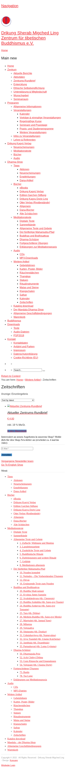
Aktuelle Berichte (23, 73)
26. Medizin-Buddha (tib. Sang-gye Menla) (41, 617)
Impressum (19, 350)
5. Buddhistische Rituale (31, 554)
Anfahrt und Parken (24, 346)
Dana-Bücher (27, 210)
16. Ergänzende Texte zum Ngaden (37, 583)
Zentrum (11, 69)
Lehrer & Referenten (25, 139)
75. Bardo (24, 672)
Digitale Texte (27, 221)
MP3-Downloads (29, 258)
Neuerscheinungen (24, 147)
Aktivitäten (19, 77)
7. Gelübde (25, 561)
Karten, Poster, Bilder (31, 269)
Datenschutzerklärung (25, 354)
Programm (13, 103)
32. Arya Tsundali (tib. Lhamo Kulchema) (40, 639)
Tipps (16, 165)
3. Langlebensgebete (30, 546)
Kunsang (14, 760)
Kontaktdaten (21, 343)
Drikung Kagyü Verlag (19, 143)
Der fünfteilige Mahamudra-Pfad (37, 232)
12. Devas (24, 580)
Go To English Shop (12, 465)
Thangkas (25, 276)
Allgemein (25, 206)
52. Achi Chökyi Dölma (31, 657)
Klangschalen (27, 291)
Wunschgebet (21, 95)
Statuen (24, 280)
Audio (17, 158)
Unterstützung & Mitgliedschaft (30, 91)
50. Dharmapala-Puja (30, 653)
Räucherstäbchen (29, 272)
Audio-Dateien (21, 331)
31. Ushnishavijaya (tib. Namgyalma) (38, 635)
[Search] (44, 370)
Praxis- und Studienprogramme (37, 128)
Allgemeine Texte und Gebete (36, 228)
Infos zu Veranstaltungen (27, 136)
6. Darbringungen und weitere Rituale (38, 557)
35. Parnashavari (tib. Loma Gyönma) (38, 646)
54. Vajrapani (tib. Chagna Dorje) (36, 665)
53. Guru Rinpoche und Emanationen (38, 661)
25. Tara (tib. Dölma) (30, 613)
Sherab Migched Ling (30, 38)
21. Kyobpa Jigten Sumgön (33, 594)
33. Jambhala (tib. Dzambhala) (34, 642)
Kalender (25, 114)
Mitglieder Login (8, 765)
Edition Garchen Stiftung (33, 195)
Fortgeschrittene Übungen (34, 243)
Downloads (13, 324)
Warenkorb (19, 317)
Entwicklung (20, 84)
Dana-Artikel (26, 180)
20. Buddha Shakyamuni (32, 591)
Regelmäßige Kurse (31, 121)
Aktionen (24, 169)
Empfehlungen (28, 176)
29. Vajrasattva (27, 628)
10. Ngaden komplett (30, 572)
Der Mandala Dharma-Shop (29, 309)
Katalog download (23, 306)
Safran (23, 295)
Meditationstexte (22, 151)
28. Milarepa (26, 624)
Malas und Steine (29, 287)
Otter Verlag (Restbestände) (35, 202)
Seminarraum (21, 99)
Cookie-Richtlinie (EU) (26, 357)
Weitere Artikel (21, 261)
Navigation (9, 6)
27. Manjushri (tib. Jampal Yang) (35, 620)
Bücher (17, 154)
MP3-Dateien (20, 690)
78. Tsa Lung (26, 676)
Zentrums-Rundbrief (24, 80)
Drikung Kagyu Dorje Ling (34, 199)
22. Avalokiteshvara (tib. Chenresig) (37, 598)
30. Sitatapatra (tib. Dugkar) (33, 631)
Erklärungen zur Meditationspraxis (38, 247)
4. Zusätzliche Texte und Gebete (35, 550)
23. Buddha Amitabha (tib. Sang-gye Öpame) (42, 602)
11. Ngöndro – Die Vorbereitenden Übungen (41, 576)
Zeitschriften (26, 302)
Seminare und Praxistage (33, 125)
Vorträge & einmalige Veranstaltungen (40, 117)
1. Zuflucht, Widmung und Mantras (37, 543)
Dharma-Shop (15, 162)
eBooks (24, 187)
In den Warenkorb (17, 431)
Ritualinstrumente (29, 283)
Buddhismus (14, 320)
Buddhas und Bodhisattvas (34, 235)
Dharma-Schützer (29, 239)
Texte (16, 328)
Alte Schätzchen (28, 213)
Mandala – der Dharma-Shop (21, 742)
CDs (22, 254)
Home (10, 66)
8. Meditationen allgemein (32, 565)
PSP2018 (19, 335)
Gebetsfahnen (27, 265)
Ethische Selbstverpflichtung (29, 88)
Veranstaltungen (22, 110)
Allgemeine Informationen (27, 106)
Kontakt (11, 339)
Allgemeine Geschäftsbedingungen (33, 313)
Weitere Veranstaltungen (33, 132)
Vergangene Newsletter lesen (17, 461)
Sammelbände (28, 224)
